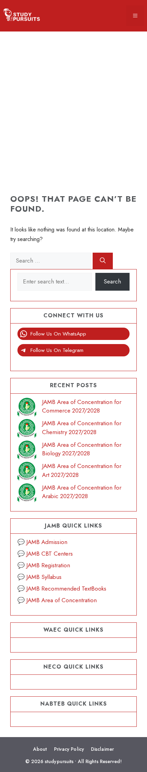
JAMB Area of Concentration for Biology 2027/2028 (81, 449)
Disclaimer (102, 749)
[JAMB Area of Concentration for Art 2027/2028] (26, 472)
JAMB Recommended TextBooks (66, 588)
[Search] (103, 261)
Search (112, 281)
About (40, 749)
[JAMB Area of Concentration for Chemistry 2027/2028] (26, 430)
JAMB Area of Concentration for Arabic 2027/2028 (81, 492)
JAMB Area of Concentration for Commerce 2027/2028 (81, 406)
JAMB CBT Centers (49, 553)
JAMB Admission (46, 542)
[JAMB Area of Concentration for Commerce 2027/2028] (26, 408)
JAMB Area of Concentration (61, 600)
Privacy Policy (69, 749)
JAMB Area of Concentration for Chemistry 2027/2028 (81, 427)
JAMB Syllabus (44, 577)
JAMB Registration (48, 565)
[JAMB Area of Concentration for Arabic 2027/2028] (26, 494)
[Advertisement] (73, 105)
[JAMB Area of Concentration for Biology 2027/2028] (26, 451)
